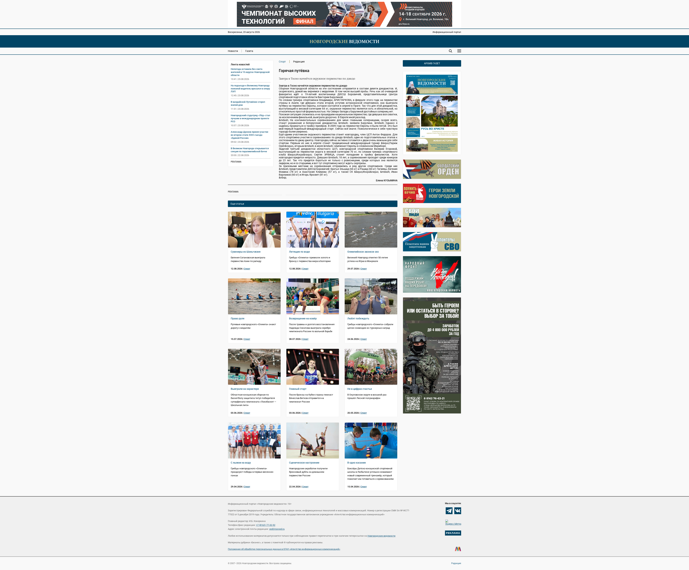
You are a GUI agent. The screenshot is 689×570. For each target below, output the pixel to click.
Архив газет (432, 63)
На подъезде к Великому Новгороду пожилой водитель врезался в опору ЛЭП (250, 88)
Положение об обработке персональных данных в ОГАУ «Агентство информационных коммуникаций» (284, 549)
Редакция (456, 563)
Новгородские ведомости (381, 535)
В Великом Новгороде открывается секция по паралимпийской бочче (250, 150)
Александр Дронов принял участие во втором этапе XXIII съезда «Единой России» (249, 135)
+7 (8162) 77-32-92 (265, 525)
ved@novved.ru (277, 529)
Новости (233, 51)
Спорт (282, 61)
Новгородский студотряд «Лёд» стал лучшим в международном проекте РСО (250, 118)
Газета (249, 51)
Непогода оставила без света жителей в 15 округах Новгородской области (250, 72)
